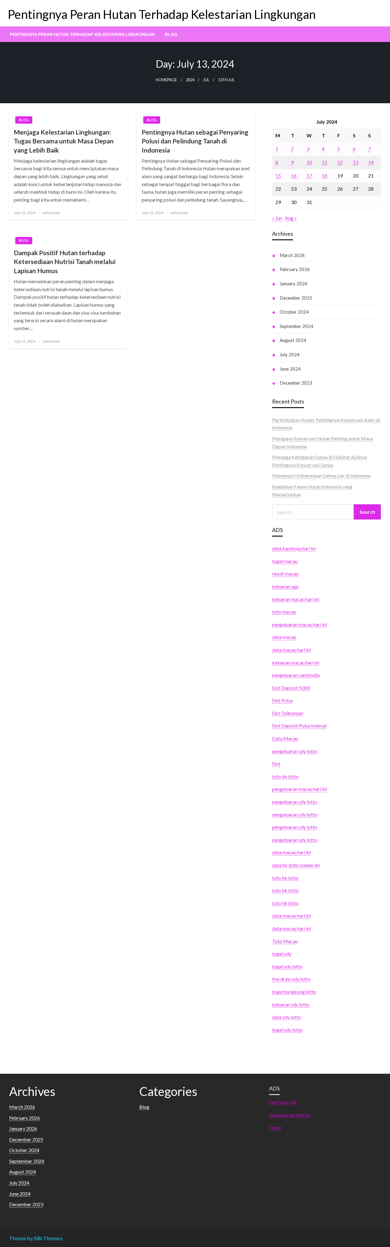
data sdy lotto (286, 1017)
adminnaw (51, 212)
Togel (275, 1127)
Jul (206, 80)
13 (355, 162)
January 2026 (293, 283)
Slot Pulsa (282, 700)
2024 (190, 80)
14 (371, 162)
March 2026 (292, 255)
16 (293, 175)
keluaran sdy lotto (291, 1004)
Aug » (291, 218)
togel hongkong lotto (294, 992)
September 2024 (296, 326)
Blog (171, 34)
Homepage (166, 80)
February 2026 (295, 269)
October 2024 (294, 312)
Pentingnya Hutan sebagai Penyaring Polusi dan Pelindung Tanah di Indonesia (195, 141)
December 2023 (296, 383)
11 (324, 162)
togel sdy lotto (287, 966)
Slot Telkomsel (287, 713)
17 (309, 175)
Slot (276, 763)
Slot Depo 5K (283, 1102)
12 (340, 162)
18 (324, 175)
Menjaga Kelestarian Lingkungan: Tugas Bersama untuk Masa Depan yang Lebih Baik (64, 141)
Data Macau (285, 738)
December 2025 (296, 298)
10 (309, 162)
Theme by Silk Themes (35, 1238)
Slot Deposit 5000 (291, 688)
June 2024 (290, 369)
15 (278, 175)
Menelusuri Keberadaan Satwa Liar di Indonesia (321, 475)
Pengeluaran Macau (289, 1115)
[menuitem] (82, 34)
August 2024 (293, 340)
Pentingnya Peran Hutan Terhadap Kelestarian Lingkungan (162, 14)
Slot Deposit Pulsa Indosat (299, 725)
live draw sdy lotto (291, 979)
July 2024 (290, 354)
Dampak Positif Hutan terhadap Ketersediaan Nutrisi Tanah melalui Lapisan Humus (64, 261)
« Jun (277, 218)
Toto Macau (285, 941)
